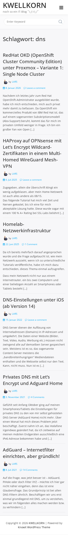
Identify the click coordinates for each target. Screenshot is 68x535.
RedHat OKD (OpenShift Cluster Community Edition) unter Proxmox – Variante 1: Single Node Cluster (33, 64)
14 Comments (30, 469)
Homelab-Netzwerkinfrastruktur (27, 227)
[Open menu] (61, 7)
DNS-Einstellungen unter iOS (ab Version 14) (33, 303)
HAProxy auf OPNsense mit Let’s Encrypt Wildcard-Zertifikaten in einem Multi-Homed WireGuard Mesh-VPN (32, 153)
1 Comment (31, 244)
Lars (14, 81)
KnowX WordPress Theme (34, 527)
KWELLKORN (24, 5)
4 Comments (37, 397)
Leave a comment (36, 88)
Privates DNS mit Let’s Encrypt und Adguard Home (33, 380)
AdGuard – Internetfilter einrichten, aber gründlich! (31, 453)
